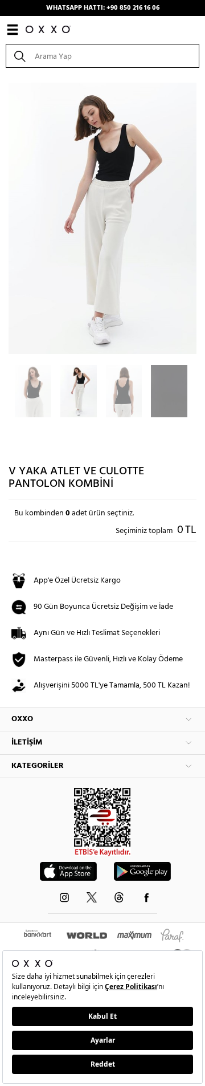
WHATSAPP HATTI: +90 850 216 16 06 (102, 8)
